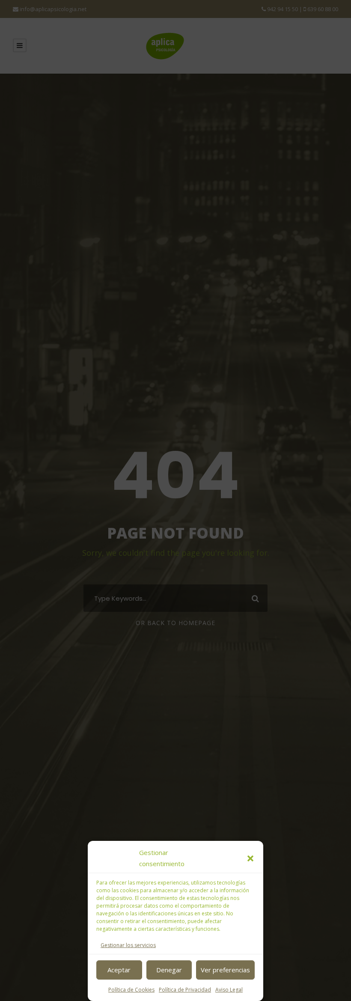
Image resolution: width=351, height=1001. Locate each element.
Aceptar (119, 969)
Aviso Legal (229, 989)
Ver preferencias (225, 969)
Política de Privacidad (185, 989)
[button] (250, 858)
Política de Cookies (131, 989)
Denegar (169, 969)
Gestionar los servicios (128, 945)
